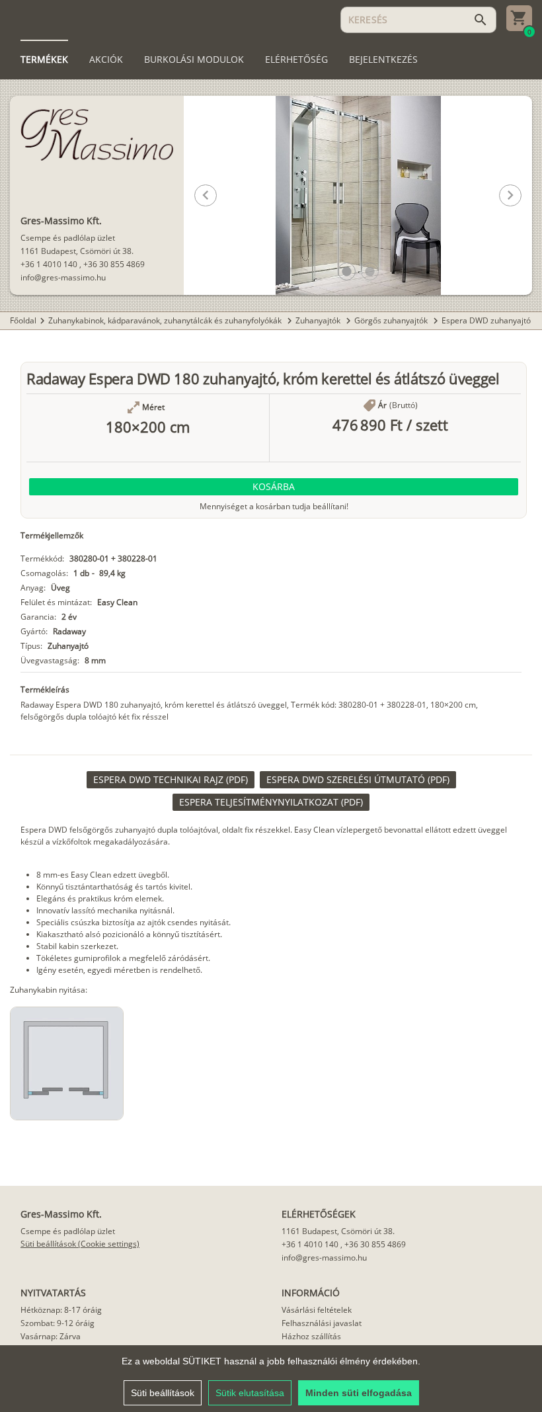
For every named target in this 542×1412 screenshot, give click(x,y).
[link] (170, 779)
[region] (271, 1378)
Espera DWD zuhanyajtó (486, 320)
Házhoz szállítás (311, 1336)
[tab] (44, 59)
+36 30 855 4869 (114, 264)
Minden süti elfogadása (358, 1393)
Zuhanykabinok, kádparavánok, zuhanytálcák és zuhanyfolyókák (166, 320)
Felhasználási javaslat (322, 1323)
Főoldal (23, 320)
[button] (347, 271)
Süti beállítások (162, 1393)
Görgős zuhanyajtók (392, 320)
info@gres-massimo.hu (63, 277)
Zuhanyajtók (318, 320)
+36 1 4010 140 (48, 264)
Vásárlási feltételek (317, 1309)
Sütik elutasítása (249, 1393)
